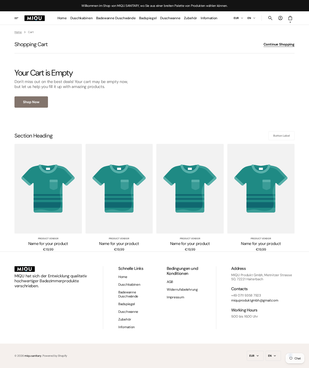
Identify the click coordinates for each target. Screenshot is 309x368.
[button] (270, 18)
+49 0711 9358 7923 (246, 295)
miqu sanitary (32, 355)
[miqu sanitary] (34, 18)
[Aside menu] (19, 18)
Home (18, 32)
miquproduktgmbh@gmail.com (254, 300)
